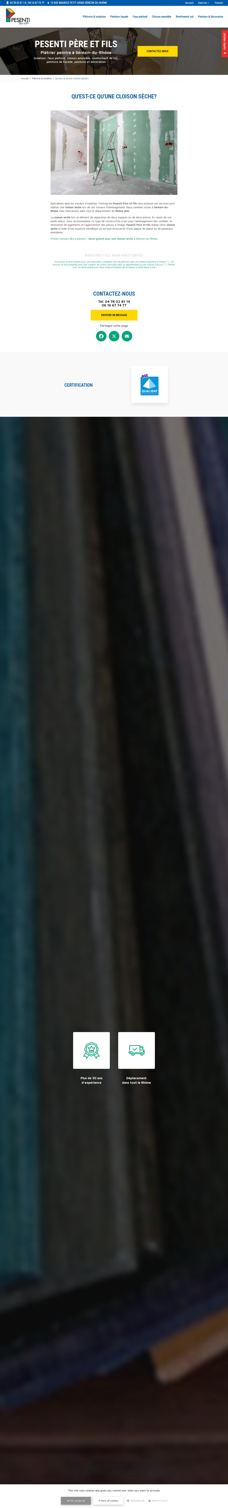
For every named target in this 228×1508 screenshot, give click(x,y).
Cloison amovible (161, 16)
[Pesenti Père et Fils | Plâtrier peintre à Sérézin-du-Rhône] (18, 16)
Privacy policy (159, 1500)
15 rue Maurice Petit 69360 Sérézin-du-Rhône (78, 2)
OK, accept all (77, 1500)
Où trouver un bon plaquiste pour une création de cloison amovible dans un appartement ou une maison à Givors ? (113, 263)
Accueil (189, 2)
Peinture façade (119, 16)
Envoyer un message (114, 315)
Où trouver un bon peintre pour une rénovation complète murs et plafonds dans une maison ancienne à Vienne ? (110, 262)
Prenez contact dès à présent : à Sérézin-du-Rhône (104, 238)
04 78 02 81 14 (17, 2)
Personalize (137, 1500)
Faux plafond (140, 16)
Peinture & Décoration (210, 16)
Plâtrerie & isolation (94, 16)
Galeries (202, 2)
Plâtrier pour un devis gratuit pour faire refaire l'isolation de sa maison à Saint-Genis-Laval (124, 266)
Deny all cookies (109, 1500)
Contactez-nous (157, 51)
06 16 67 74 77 (36, 2)
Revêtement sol (184, 16)
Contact (219, 2)
